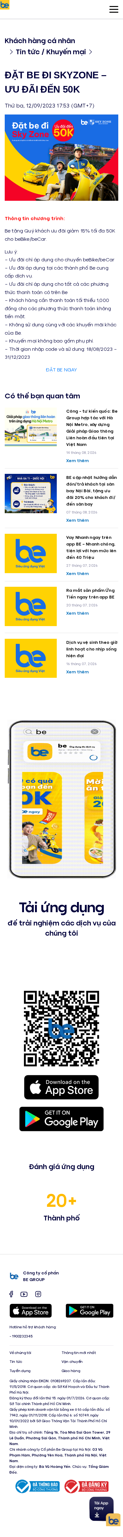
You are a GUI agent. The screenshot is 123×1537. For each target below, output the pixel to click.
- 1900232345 (20, 1336)
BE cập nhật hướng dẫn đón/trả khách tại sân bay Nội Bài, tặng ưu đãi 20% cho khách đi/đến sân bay (91, 490)
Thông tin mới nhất (79, 1352)
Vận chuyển (72, 1361)
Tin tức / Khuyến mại (51, 51)
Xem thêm (77, 460)
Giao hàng (71, 1370)
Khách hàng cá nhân (40, 40)
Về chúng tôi (20, 1352)
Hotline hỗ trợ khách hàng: (32, 1326)
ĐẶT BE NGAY (61, 369)
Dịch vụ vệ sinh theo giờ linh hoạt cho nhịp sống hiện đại (91, 648)
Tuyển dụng (19, 1370)
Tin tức (15, 1361)
